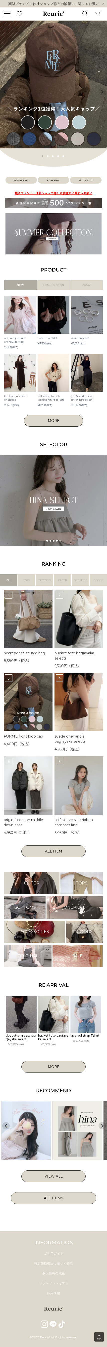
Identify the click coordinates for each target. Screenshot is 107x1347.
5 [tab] (63, 155)
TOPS (26, 580)
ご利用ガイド (53, 1254)
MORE (53, 420)
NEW (20, 285)
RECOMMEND (86, 180)
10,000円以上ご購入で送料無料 (53, 4)
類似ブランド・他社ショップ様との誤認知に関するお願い (53, 193)
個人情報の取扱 (53, 1273)
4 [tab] (58, 155)
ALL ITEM (53, 851)
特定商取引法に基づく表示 (53, 1263)
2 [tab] (48, 155)
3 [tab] (53, 155)
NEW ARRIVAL (21, 180)
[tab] (47, 541)
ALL (8, 580)
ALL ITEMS (53, 1198)
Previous (4, 91)
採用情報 (53, 1293)
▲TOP (99, 1337)
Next (103, 4)
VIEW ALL (54, 1176)
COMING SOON (53, 285)
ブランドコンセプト (53, 1283)
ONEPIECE (80, 580)
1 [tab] (42, 155)
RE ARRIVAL (53, 180)
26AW (86, 285)
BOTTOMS (45, 580)
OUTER (62, 580)
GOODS (98, 580)
